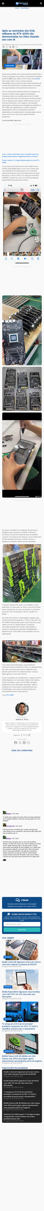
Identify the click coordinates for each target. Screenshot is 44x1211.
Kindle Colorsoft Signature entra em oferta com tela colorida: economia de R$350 (21, 963)
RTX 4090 (10, 695)
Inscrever (22, 929)
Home (17, 8)
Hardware (10, 66)
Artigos (8, 957)
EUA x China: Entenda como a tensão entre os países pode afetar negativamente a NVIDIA (20, 155)
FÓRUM (24, 900)
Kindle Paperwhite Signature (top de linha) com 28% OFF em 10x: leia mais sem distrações (21, 994)
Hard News (25, 8)
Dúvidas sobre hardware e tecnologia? (22, 904)
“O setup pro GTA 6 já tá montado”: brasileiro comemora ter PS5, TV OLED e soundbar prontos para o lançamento (20, 1026)
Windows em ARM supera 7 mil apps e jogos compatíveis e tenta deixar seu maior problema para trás (22, 1116)
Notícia (8, 1019)
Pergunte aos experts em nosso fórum (22, 906)
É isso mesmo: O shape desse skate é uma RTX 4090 (20, 161)
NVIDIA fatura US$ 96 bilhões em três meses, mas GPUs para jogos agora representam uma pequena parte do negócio (22, 1058)
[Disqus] (22, 780)
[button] (3, 3)
